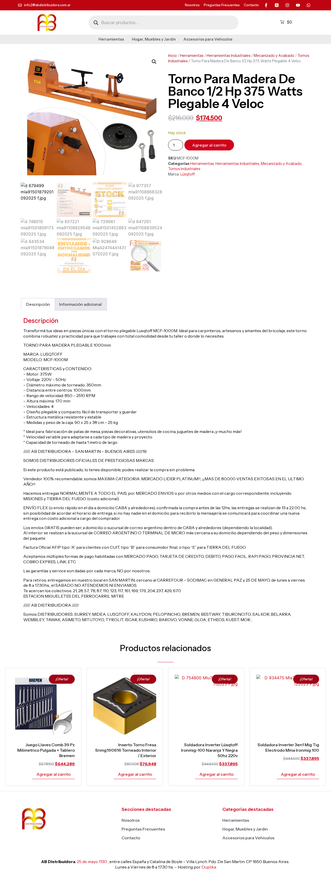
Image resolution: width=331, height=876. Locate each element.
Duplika (208, 867)
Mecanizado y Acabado (274, 55)
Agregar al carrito (209, 145)
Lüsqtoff (187, 174)
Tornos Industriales (184, 168)
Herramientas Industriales (229, 55)
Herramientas (111, 39)
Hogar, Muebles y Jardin (154, 39)
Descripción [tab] (38, 304)
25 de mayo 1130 (92, 861)
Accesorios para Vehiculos (208, 39)
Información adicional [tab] (80, 304)
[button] (154, 61)
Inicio (172, 55)
